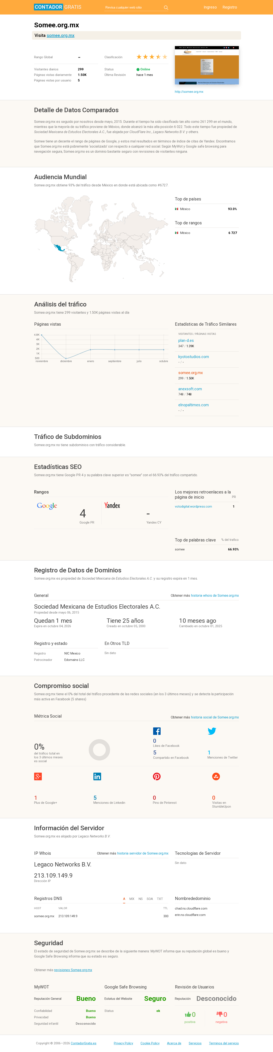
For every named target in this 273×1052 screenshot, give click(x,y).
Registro (230, 7)
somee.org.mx (60, 35)
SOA (150, 899)
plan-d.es (186, 340)
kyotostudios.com (193, 356)
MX (131, 899)
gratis (58, 7)
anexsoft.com (190, 389)
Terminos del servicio (224, 1043)
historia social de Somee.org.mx (215, 717)
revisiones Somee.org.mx (73, 970)
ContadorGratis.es (83, 1043)
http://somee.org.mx (189, 92)
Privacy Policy (123, 1043)
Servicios (195, 1043)
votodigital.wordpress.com (193, 506)
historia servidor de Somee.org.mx (142, 853)
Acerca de (174, 1043)
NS (140, 899)
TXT (160, 899)
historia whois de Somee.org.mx (215, 595)
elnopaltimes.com (193, 405)
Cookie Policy (150, 1043)
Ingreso (210, 7)
